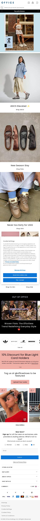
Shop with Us (6, 481)
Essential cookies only (20, 275)
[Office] (7, 2)
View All (20, 347)
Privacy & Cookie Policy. (12, 262)
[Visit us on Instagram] (24, 492)
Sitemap (4, 502)
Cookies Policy (6, 512)
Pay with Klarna (19, 11)
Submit (19, 457)
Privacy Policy (5, 506)
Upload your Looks (20, 382)
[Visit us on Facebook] (8, 492)
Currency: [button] (17, 486)
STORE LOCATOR (7, 467)
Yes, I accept (20, 280)
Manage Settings (20, 270)
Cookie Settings (6, 509)
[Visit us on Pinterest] (16, 492)
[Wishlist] (28, 3)
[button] (14, 405)
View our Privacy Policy (19, 462)
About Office (6, 476)
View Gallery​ (20, 425)
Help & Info (5, 472)
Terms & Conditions (7, 515)
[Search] (2, 7)
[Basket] (31, 3)
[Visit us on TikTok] (32, 492)
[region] (20, 260)
